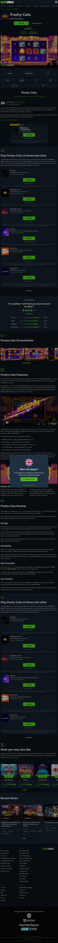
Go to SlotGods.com (28, 479)
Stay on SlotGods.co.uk (29, 485)
